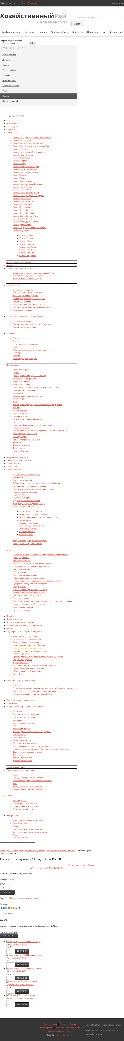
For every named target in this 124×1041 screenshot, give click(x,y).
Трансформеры (19, 448)
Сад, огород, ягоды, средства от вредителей (24, 631)
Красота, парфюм (13, 470)
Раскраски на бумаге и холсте (25, 434)
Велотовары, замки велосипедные (26, 714)
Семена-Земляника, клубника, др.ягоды (29, 152)
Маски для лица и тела (28, 523)
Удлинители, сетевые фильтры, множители (30, 832)
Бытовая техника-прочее (23, 290)
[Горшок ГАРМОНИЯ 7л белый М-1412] (23, 982)
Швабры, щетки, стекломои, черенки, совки (30, 789)
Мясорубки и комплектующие (25, 575)
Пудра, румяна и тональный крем (26, 501)
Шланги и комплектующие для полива (28, 668)
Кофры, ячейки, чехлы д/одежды (26, 806)
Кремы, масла (25, 520)
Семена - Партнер (26, 244)
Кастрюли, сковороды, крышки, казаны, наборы (32, 563)
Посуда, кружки (19, 587)
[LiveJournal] (19, 908)
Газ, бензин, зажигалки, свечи (25, 717)
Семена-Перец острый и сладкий (26, 166)
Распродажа (11, 129)
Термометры (18, 755)
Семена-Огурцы (19, 164)
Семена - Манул (25, 241)
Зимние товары (12, 463)
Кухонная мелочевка (21, 569)
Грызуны (16, 685)
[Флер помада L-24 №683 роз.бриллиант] (23, 968)
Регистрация (33, 3)
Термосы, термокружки (22, 758)
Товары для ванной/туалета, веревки (27, 786)
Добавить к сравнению (77, 865)
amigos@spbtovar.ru (94, 1034)
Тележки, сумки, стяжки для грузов (27, 752)
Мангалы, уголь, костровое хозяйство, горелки (32, 731)
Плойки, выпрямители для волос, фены (29, 298)
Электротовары (12, 815)
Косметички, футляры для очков (26, 344)
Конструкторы (19, 399)
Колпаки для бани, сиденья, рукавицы (28, 276)
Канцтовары (18, 393)
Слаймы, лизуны (19, 436)
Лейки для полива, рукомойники (26, 642)
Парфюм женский (20, 495)
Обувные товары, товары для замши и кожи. (24, 625)
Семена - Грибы (19, 149)
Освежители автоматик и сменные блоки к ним (32, 324)
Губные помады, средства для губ (26, 474)
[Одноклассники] (12, 908)
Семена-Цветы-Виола (22, 207)
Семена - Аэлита (26, 235)
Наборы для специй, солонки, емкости (28, 578)
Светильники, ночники (22, 301)
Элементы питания (20, 838)
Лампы (16, 826)
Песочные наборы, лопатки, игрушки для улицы (32, 425)
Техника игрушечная (21, 445)
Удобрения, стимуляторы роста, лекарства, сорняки (34, 665)
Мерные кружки (19, 572)
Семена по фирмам (20, 230)
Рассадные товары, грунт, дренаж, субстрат (30, 651)
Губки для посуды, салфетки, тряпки (28, 778)
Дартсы (16, 373)
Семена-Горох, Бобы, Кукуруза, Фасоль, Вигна (32, 146)
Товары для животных (15, 767)
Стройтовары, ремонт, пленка (25, 743)
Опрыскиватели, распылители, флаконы (29, 645)
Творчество (17, 442)
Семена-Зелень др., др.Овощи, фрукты (28, 195)
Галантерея (11, 333)
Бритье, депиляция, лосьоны (30, 511)
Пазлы (15, 422)
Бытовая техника (13, 285)
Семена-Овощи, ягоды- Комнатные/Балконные (32, 137)
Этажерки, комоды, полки (23, 809)
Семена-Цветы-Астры (22, 198)
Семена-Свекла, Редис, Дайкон (25, 172)
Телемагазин (11, 703)
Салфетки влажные (27, 532)
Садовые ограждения (21, 654)
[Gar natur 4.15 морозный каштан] (20, 995)
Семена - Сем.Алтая (27, 247)
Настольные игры (20, 416)
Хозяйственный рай (10, 101)
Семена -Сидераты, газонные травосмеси (29, 227)
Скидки (42, 32)
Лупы (15, 347)
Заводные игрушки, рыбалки (24, 378)
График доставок (11, 32)
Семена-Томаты (19, 175)
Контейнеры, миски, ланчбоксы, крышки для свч (32, 566)
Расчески (16, 356)
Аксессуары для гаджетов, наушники (28, 820)
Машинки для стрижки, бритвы (25, 296)
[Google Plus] (16, 908)
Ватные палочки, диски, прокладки (33, 514)
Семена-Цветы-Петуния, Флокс (25, 216)
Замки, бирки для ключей (23, 723)
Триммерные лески (20, 662)
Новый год (10, 616)
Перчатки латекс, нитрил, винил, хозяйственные (32, 781)
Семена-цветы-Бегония (22, 204)
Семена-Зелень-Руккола (22, 187)
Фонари (16, 835)
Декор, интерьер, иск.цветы (17, 457)
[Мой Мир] (9, 908)
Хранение (10, 796)
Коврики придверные (21, 729)
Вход (24, 3)
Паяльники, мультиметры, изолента (27, 829)
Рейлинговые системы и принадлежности (29, 592)
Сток (8, 120)
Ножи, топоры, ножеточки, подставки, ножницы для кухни (37, 581)
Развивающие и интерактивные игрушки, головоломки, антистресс (40, 431)
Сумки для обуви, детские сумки (26, 439)
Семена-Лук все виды (22, 158)
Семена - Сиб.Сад (26, 253)
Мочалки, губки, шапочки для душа (27, 279)
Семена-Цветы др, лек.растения (26, 222)
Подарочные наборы (21, 498)
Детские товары (12, 365)
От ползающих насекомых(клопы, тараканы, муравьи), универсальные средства (45, 688)
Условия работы (59, 32)
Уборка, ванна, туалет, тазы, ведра (20, 770)
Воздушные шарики (21, 370)
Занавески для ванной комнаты (18, 460)
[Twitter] (5, 908)
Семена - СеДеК (25, 250)
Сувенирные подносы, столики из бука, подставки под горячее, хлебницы (42, 601)
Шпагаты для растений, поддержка (27, 671)
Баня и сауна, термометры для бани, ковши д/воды (33, 273)
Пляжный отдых (19, 734)
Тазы (15, 783)
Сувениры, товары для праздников (20, 700)
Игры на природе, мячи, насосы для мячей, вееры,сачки (35, 387)
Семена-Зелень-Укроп (22, 190)
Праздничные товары (21, 428)
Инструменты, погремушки (24, 390)
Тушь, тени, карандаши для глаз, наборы (29, 503)
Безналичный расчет (10, 86)
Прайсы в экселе (96, 32)
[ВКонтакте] (2, 908)
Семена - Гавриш (26, 238)
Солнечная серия (26, 534)
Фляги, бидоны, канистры (23, 607)
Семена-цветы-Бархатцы (23, 201)
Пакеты (9, 628)
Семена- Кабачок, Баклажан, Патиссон (28, 143)
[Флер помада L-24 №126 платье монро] (23, 941)
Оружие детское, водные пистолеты (27, 419)
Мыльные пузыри (20, 410)
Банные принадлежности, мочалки (20, 268)
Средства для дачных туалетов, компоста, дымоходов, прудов (38, 657)
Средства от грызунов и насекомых (20, 680)
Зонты (15, 341)
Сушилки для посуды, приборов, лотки (29, 604)
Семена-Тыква (19, 178)
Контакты (77, 32)
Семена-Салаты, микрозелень (25, 169)
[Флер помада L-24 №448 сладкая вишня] (23, 955)
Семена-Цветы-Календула (23, 210)
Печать (91, 865)
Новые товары (12, 123)
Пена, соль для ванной (28, 529)
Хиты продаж (11, 126)
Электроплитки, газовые (23, 310)
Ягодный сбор (18, 674)
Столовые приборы (21, 598)
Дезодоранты (18, 477)
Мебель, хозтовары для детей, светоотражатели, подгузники (37, 404)
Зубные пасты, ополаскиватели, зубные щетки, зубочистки (36, 483)
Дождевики (17, 720)
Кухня (8, 550)
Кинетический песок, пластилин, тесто (28, 396)
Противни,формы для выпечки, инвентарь (30, 589)
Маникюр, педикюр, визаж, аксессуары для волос (33, 350)
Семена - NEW (12, 133)
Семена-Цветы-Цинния (22, 219)
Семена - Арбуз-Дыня (22, 140)
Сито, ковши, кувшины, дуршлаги (27, 595)
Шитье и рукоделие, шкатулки (25, 358)
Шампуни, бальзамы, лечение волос (27, 543)
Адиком (9, 265)
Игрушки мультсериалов (23, 384)
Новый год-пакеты (14, 619)
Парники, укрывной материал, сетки (27, 648)
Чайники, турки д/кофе (22, 610)
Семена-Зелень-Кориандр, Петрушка (27, 184)
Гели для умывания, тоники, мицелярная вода (38, 517)
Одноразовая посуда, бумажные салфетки (30, 584)
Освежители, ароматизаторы (24, 327)
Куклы (15, 402)
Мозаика (16, 407)
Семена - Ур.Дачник (27, 256)
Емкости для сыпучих (22, 560)
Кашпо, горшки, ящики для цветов (27, 639)
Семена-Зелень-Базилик (22, 181)
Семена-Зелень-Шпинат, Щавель (26, 193)
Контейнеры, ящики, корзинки (25, 803)
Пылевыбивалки (19, 737)
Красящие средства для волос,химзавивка (30, 486)
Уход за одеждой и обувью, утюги (27, 304)
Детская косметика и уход (23, 480)
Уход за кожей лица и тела (23, 506)
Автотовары (18, 711)
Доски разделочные (21, 557)
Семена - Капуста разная (23, 155)
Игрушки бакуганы (21, 451)
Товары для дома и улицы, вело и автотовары (24, 706)
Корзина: (117, 3)
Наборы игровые (20, 413)
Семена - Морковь (20, 161)
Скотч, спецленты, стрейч (23, 740)
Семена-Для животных (22, 225)
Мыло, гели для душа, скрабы (31, 526)
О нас (4, 91)
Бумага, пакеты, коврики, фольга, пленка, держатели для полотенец (40, 555)
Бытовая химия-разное (22, 321)
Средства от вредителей (22, 659)
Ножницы (17, 353)
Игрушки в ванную (21, 381)
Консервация (11, 466)
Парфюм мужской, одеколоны (25, 492)
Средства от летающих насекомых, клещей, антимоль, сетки (37, 691)
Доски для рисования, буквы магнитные (29, 375)
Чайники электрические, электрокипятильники (32, 307)
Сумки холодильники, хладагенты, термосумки (32, 746)
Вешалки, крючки (20, 800)
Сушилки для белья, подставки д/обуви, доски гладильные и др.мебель (41, 749)
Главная (5, 96)
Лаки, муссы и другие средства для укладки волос (33, 489)
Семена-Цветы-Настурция (23, 213)
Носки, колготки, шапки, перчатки (20, 622)
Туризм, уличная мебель (22, 761)
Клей (15, 726)
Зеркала (16, 338)
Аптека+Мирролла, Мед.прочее (19, 262)
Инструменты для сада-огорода (25, 636)
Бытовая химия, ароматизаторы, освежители (24, 316)
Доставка (29, 32)
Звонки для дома (20, 823)
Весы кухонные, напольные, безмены (28, 293)
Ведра (15, 775)
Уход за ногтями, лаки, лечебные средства (30, 541)
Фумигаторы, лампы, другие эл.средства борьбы (32, 694)
